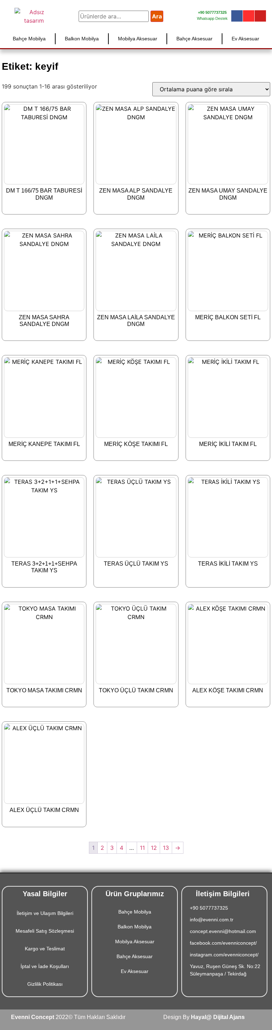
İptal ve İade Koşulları (45, 966)
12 (154, 847)
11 (142, 847)
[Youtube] (260, 16)
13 (166, 847)
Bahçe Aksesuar (194, 38)
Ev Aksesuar (245, 38)
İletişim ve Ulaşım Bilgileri (45, 913)
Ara (157, 16)
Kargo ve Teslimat (45, 948)
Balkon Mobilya (82, 38)
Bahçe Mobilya (29, 38)
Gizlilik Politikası (45, 984)
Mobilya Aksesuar (137, 38)
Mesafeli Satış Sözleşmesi (45, 931)
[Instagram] (248, 16)
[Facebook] (237, 16)
